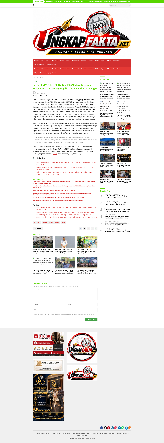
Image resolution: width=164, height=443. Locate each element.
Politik (109, 60)
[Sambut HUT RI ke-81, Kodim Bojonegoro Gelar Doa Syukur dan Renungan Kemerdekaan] (43, 242)
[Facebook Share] (80, 228)
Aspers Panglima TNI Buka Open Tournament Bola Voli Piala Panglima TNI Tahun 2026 (66, 217)
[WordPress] (112, 428)
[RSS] (129, 428)
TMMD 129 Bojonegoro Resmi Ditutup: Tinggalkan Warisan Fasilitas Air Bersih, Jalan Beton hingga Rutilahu (86, 272)
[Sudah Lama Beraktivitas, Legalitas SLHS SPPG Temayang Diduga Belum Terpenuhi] (107, 142)
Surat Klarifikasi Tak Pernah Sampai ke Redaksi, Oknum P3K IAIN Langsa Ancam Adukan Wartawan (123, 133)
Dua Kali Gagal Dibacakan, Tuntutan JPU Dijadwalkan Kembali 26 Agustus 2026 (106, 133)
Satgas (57, 222)
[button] (129, 4)
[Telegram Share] (92, 228)
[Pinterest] (108, 428)
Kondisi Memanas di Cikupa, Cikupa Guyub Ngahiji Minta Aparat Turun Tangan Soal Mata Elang (117, 210)
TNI (42, 60)
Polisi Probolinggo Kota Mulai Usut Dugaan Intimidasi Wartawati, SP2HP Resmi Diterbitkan (107, 96)
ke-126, (45, 222)
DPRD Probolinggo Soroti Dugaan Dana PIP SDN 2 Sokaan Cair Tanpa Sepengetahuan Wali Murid (124, 96)
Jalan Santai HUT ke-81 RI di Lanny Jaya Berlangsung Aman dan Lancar (54, 190)
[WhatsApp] (122, 428)
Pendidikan (116, 60)
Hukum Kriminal (65, 60)
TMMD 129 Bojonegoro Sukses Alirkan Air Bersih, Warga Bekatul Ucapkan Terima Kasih (43, 272)
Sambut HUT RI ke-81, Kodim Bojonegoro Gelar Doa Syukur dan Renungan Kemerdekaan (43, 251)
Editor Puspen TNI (41, 92)
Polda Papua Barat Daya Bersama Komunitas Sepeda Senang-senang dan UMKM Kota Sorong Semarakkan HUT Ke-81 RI (64, 186)
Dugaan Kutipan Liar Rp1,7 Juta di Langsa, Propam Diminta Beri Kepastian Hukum (106, 115)
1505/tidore (37, 222)
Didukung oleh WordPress (76, 438)
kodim (51, 222)
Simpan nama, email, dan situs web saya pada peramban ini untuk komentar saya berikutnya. (64, 315)
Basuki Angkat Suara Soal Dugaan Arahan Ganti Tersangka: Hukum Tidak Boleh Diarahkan (117, 217)
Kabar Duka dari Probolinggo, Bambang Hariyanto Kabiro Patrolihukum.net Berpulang (123, 165)
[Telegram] (126, 428)
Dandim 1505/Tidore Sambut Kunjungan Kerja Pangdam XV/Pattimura (116, 196)
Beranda (36, 60)
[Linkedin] (119, 428)
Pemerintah (75, 60)
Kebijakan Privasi (39, 64)
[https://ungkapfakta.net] (82, 33)
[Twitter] (105, 428)
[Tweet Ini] (84, 228)
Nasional (83, 60)
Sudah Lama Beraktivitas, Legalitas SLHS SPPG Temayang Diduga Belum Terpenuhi (107, 149)
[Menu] (34, 5)
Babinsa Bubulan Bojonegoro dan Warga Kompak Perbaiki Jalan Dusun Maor (116, 203)
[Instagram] (115, 428)
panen (55, 154)
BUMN (97, 60)
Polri (46, 60)
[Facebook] (101, 428)
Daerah (90, 60)
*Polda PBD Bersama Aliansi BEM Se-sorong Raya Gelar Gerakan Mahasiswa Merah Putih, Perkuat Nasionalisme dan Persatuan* (62, 194)
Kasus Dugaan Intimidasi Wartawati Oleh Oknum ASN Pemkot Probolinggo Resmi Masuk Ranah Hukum (106, 181)
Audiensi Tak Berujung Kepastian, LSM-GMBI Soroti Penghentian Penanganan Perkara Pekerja (123, 117)
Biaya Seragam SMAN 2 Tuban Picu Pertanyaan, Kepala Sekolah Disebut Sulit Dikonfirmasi (124, 181)
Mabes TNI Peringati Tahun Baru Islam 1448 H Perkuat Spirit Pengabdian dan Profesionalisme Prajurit (117, 224)
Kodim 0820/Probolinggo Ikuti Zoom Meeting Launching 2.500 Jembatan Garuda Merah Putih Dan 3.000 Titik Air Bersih (64, 272)
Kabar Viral (54, 60)
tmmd (63, 222)
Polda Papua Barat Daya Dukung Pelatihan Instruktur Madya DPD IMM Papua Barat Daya (59, 197)
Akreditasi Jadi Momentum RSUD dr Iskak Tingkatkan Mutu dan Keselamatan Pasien (58, 200)
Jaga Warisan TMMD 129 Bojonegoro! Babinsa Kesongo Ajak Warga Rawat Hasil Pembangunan (86, 251)
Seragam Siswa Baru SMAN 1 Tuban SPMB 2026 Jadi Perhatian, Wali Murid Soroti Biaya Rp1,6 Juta (107, 165)
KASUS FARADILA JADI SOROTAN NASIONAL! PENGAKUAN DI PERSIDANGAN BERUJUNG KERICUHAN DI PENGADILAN (123, 149)
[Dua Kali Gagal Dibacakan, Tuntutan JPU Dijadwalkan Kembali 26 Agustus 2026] (107, 126)
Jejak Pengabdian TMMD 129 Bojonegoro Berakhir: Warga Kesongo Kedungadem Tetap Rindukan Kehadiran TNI (63, 251)
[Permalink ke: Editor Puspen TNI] (34, 92)
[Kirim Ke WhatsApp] (96, 228)
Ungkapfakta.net (51, 64)
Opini (102, 60)
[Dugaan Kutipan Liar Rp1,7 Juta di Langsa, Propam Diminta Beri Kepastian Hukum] (107, 106)
